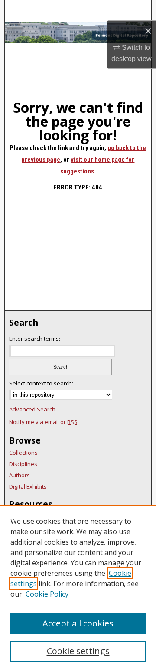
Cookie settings (78, 651)
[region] (78, 588)
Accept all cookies (78, 623)
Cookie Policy (47, 594)
